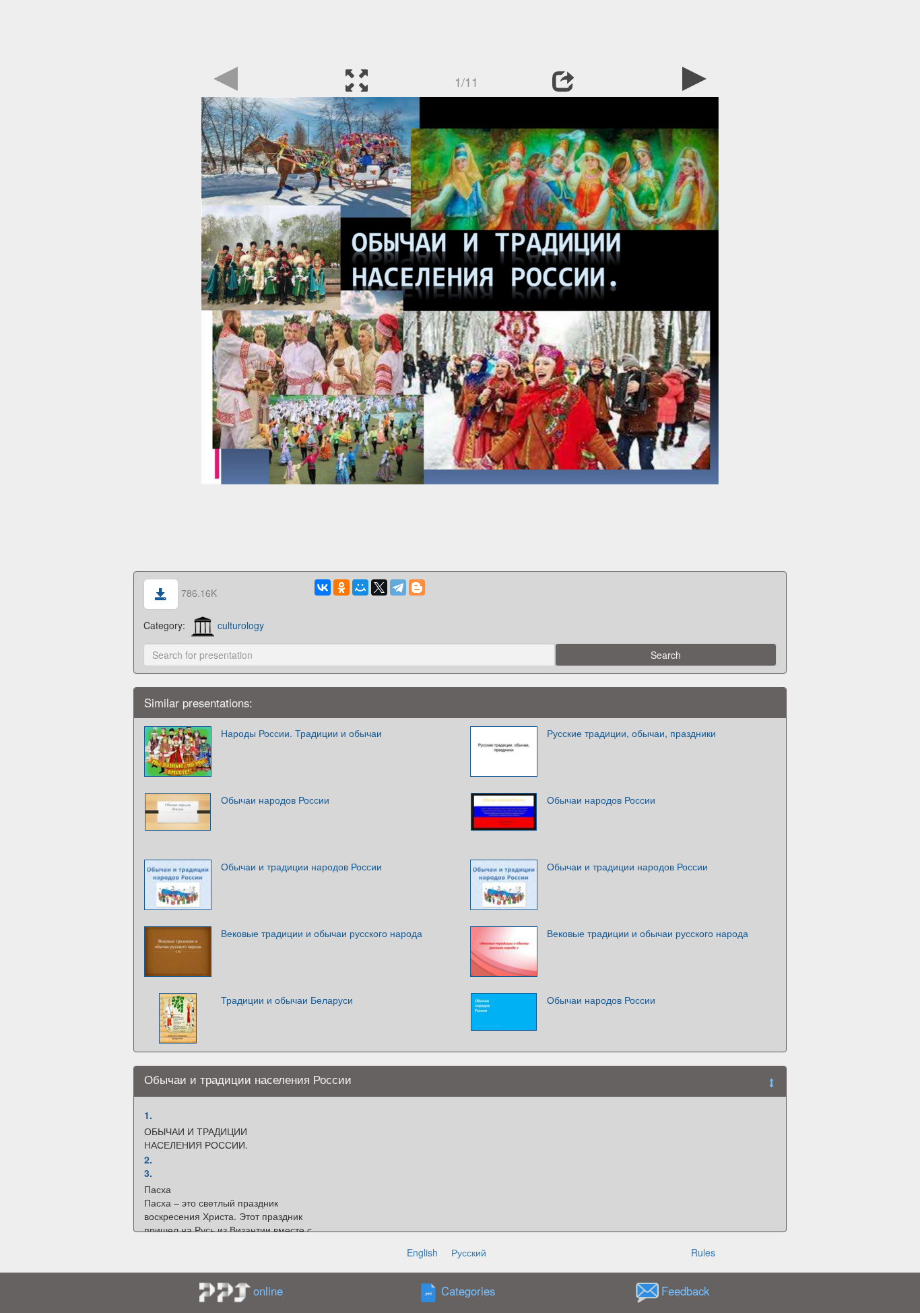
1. (148, 1115)
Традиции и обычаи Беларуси (287, 999)
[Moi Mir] (360, 587)
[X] (379, 587)
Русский (468, 1252)
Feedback (685, 1291)
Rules (703, 1252)
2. (148, 1159)
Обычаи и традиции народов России (301, 866)
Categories (468, 1291)
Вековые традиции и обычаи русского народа (321, 933)
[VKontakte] (323, 587)
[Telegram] (398, 587)
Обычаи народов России (275, 799)
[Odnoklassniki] (341, 587)
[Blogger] (417, 587)
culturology (241, 625)
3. (148, 1173)
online (268, 1291)
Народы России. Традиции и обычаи (301, 733)
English (422, 1252)
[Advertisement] (460, 30)
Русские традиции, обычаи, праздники (631, 733)
